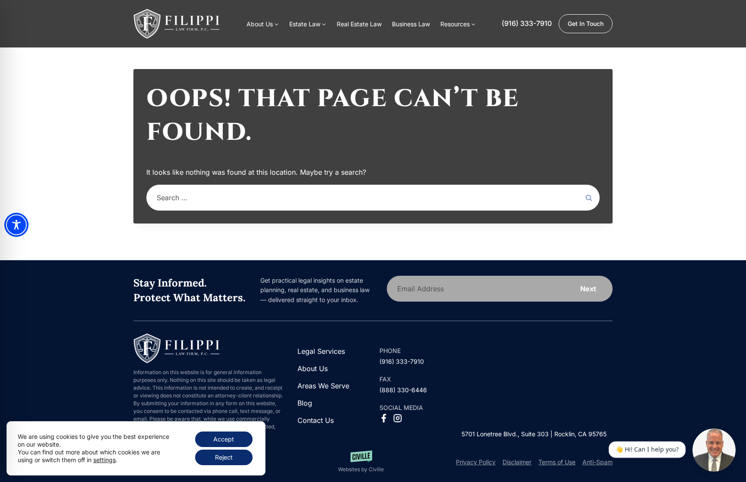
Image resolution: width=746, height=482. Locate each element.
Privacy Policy (476, 462)
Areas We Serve (323, 385)
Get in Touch (586, 23)
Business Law (411, 24)
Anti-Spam (597, 462)
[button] (458, 24)
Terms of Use (556, 462)
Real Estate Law (359, 24)
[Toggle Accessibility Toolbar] (16, 225)
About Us (312, 368)
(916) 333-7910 (527, 23)
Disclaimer (517, 462)
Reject (224, 457)
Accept (223, 439)
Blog (304, 403)
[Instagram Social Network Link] (397, 418)
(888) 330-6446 (403, 390)
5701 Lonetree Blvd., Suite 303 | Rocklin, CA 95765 (534, 434)
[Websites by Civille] (361, 461)
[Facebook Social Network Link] (383, 418)
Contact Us (315, 420)
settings (104, 459)
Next (588, 288)
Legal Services (321, 351)
